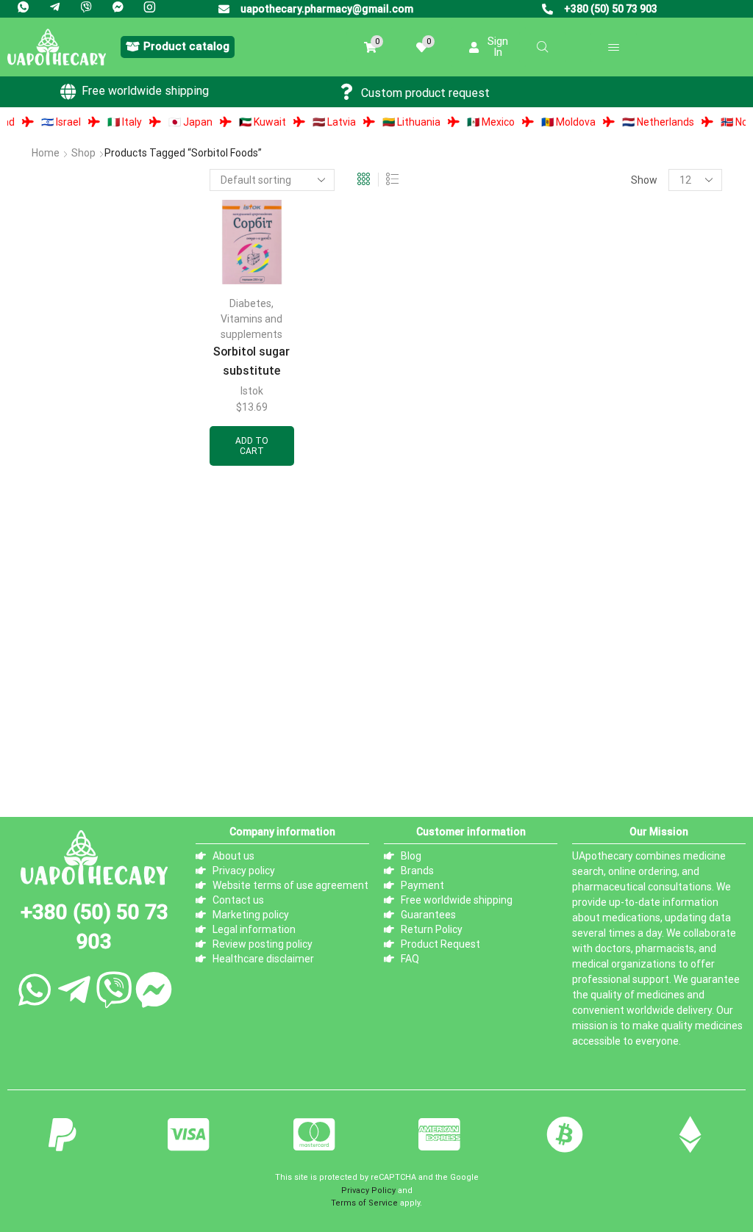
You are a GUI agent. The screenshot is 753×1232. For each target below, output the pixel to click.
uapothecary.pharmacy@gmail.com (326, 9)
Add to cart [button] (251, 446)
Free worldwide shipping (145, 91)
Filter (46, 602)
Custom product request (425, 93)
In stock (70, 700)
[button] (178, 47)
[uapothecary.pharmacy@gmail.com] (223, 9)
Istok (251, 391)
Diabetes (250, 303)
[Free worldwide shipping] (68, 92)
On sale (68, 750)
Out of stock (82, 725)
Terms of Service (364, 1203)
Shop (83, 153)
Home (46, 153)
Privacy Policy (368, 1190)
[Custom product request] (347, 92)
